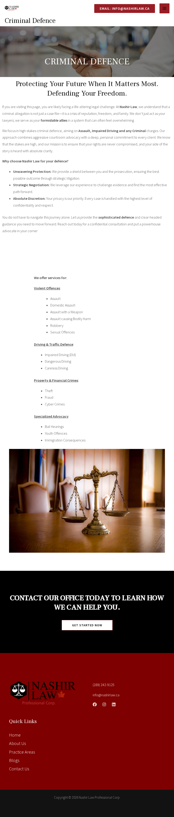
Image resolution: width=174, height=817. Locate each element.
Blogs (14, 760)
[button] (123, 8)
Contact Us (19, 768)
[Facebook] (95, 704)
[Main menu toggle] (164, 8)
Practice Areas (22, 752)
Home (15, 735)
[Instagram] (104, 704)
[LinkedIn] (114, 704)
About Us (17, 743)
